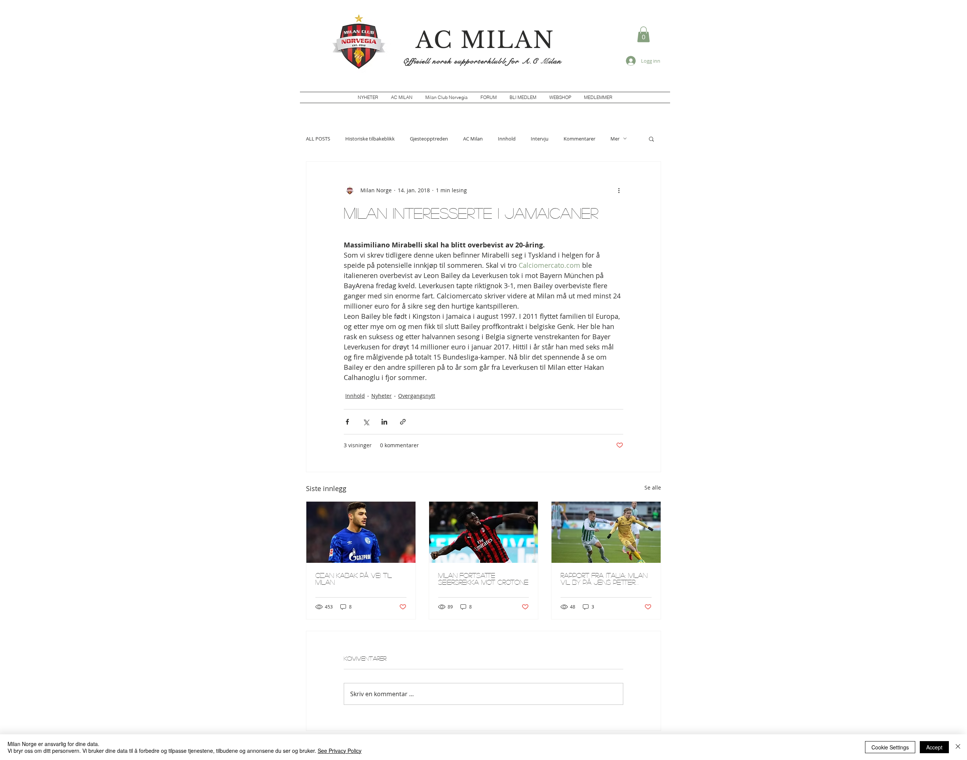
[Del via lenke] (402, 421)
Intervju (539, 138)
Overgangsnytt (416, 395)
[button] (643, 34)
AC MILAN (485, 40)
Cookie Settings (890, 747)
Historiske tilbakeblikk (370, 138)
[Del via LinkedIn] (384, 421)
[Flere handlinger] (618, 190)
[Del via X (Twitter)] (365, 421)
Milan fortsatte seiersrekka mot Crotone (483, 578)
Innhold (507, 138)
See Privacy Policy (339, 750)
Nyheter (381, 395)
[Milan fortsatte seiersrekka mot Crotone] (483, 532)
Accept (934, 747)
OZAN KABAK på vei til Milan (353, 578)
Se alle (652, 487)
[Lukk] (957, 747)
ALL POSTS (318, 138)
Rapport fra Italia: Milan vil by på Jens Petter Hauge (604, 578)
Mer (614, 138)
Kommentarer (579, 138)
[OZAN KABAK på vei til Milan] (361, 532)
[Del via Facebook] (347, 421)
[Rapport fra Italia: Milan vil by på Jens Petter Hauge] (606, 532)
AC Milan (473, 138)
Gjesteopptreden (429, 138)
